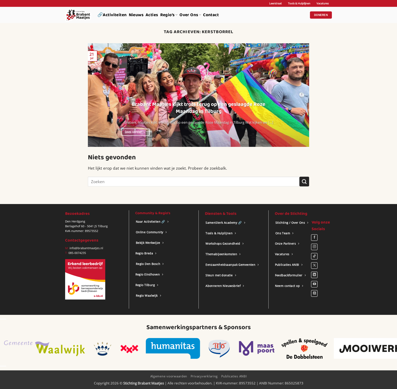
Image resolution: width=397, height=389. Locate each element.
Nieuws (136, 14)
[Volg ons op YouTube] (314, 284)
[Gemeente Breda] (40, 348)
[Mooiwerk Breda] (283, 348)
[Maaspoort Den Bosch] (167, 348)
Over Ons (188, 14)
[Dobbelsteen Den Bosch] (215, 348)
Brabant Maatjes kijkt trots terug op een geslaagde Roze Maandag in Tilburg (198, 108)
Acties (152, 14)
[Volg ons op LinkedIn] (314, 275)
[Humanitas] (84, 348)
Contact (211, 14)
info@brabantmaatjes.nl (86, 248)
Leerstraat (275, 3)
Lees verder (135, 132)
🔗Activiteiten (112, 14)
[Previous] (97, 95)
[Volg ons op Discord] (314, 293)
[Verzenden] (304, 181)
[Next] (299, 95)
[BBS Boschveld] (371, 348)
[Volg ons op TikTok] (314, 256)
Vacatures (323, 3)
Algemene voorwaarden (168, 376)
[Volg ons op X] (314, 265)
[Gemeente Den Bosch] (13, 348)
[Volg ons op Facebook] (314, 237)
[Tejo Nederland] (130, 348)
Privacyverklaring (204, 376)
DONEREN (321, 15)
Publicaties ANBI (234, 376)
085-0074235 (77, 253)
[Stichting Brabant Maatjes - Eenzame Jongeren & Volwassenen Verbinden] (78, 15)
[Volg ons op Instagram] (314, 247)
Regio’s (167, 14)
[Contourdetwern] (337, 348)
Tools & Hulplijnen (299, 3)
